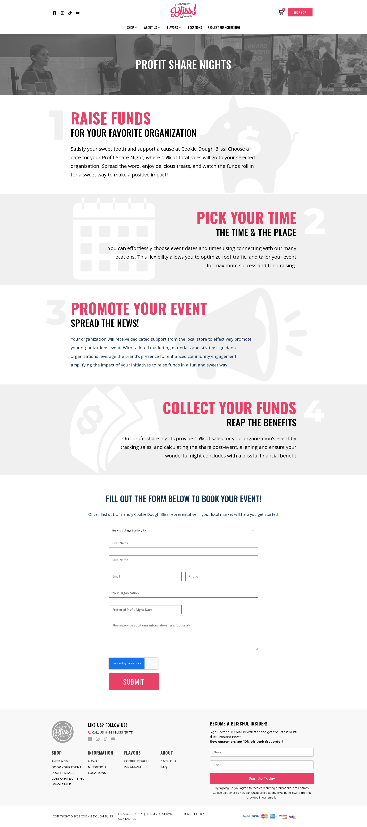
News (92, 761)
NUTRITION (97, 767)
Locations (195, 27)
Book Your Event (67, 767)
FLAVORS (172, 27)
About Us (150, 27)
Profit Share (63, 773)
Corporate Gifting (68, 778)
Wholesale (61, 784)
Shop (130, 27)
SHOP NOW (60, 761)
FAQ (163, 767)
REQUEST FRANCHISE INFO (224, 27)
